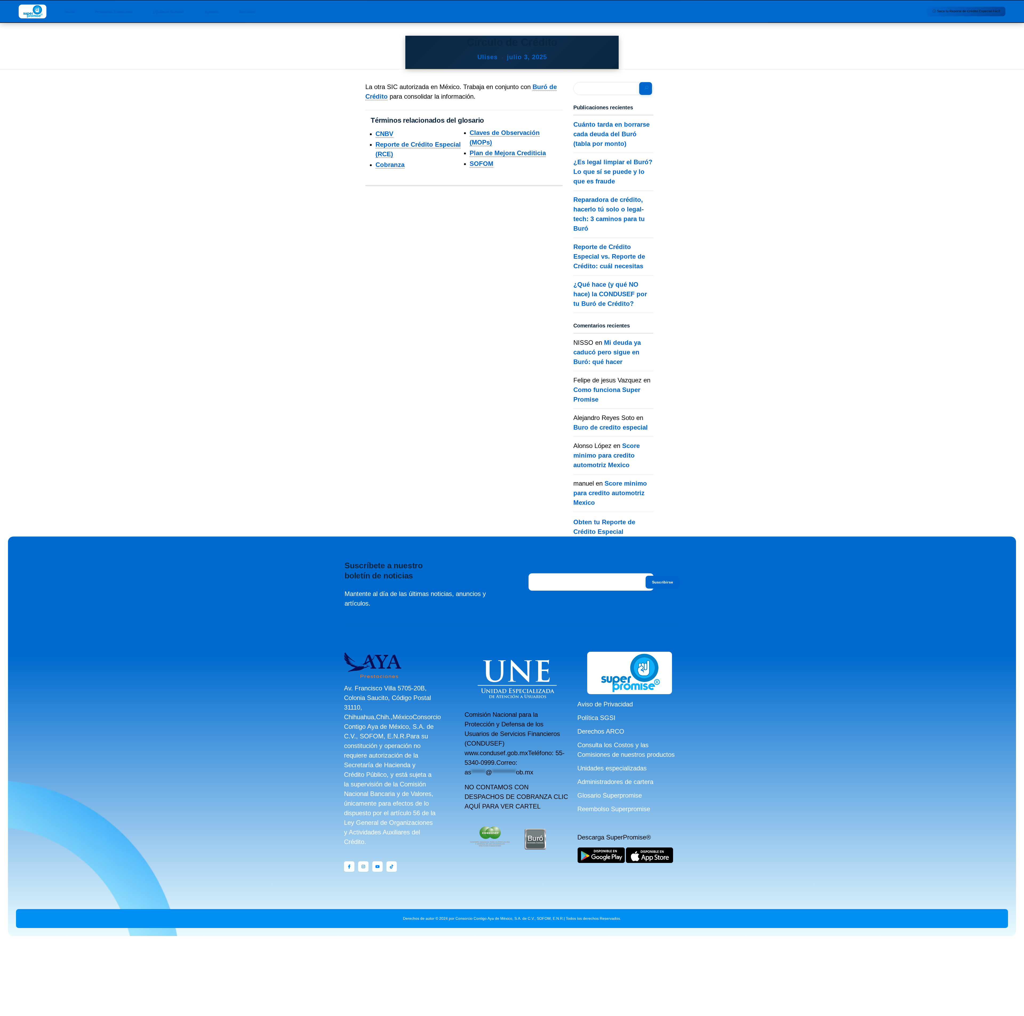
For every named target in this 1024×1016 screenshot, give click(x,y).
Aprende (212, 12)
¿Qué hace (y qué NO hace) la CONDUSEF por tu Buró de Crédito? (610, 294)
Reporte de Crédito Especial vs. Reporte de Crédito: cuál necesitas (609, 256)
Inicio (70, 12)
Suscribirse (662, 582)
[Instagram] (363, 866)
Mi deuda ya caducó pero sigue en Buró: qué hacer (607, 352)
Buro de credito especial (610, 427)
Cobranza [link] (390, 164)
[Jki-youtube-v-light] (377, 866)
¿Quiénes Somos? (168, 12)
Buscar (645, 88)
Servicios (247, 12)
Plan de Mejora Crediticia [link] (508, 153)
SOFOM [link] (481, 163)
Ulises (488, 57)
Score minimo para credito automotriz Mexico (606, 455)
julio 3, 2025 (527, 57)
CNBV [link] (384, 133)
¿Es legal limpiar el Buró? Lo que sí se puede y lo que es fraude (613, 171)
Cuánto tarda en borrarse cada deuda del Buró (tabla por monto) (611, 134)
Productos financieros (114, 12)
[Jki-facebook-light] (349, 866)
